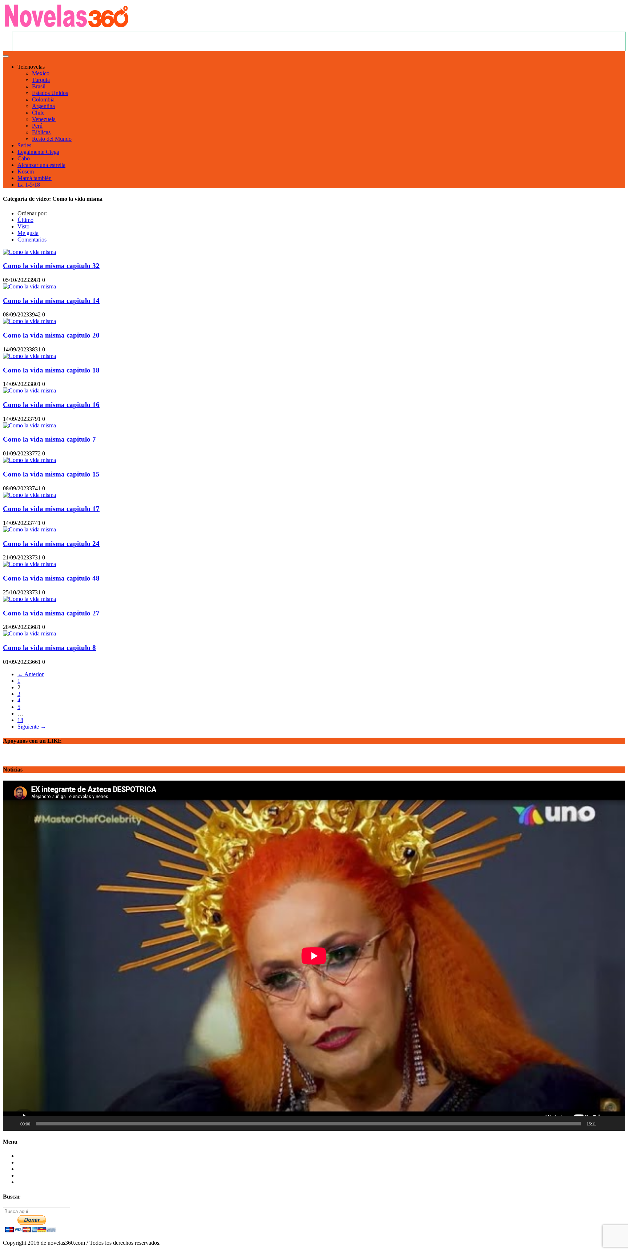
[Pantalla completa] (615, 1123)
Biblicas (41, 132)
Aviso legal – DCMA (42, 1182)
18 (20, 720)
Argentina (43, 106)
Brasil (38, 86)
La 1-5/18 (28, 185)
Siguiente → (31, 726)
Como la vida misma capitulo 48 (51, 578)
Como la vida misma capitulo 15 (51, 474)
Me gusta (28, 233)
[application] (314, 956)
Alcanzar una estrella (41, 165)
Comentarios (32, 239)
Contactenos (31, 1156)
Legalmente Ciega (38, 152)
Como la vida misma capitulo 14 (51, 300)
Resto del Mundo (52, 139)
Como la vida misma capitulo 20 (51, 335)
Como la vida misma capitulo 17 (51, 509)
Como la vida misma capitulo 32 (51, 266)
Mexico (40, 73)
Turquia (41, 80)
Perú (37, 126)
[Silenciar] (604, 1123)
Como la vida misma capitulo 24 (51, 543)
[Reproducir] (12, 1123)
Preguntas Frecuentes (41, 1162)
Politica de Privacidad (42, 1175)
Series (24, 145)
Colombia (43, 99)
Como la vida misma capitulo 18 (51, 370)
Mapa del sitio (33, 1169)
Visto (23, 226)
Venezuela (44, 119)
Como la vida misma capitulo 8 (49, 647)
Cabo (23, 158)
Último (25, 220)
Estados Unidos (50, 93)
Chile (38, 112)
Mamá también (34, 178)
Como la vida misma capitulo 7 (49, 439)
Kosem (25, 171)
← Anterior (30, 674)
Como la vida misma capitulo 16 (51, 404)
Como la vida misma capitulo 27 (51, 613)
